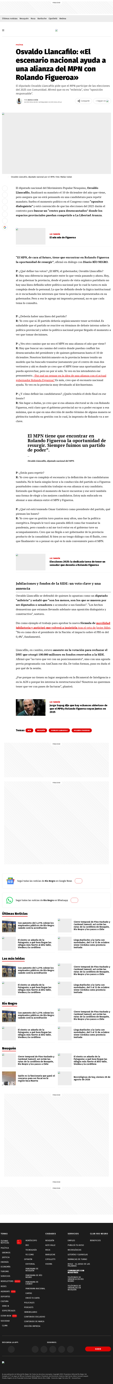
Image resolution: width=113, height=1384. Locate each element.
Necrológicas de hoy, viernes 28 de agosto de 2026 (92, 1078)
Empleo (71, 1240)
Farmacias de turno (77, 1259)
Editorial (30, 1264)
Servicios (5, 1276)
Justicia (6, 1257)
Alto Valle (50, 1245)
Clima (4, 1325)
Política (19, 45)
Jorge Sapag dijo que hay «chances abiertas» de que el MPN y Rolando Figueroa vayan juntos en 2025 (78, 709)
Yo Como (29, 1254)
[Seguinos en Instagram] (61, 1349)
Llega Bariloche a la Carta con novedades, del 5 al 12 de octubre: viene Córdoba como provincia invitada (92, 944)
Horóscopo (31, 1240)
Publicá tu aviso (76, 1245)
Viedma (62, 18)
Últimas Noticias (10, 1242)
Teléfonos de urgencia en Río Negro (76, 1279)
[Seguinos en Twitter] (44, 1349)
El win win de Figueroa (63, 237)
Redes (3, 1286)
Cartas (28, 1293)
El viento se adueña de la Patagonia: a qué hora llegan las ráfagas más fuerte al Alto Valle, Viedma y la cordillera (34, 944)
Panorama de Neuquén (31, 1270)
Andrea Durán (33, 100)
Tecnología (31, 1250)
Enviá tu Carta (32, 1298)
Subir (98, 1349)
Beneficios (95, 1240)
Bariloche (42, 18)
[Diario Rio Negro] (3, 1366)
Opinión (28, 1259)
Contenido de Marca (34, 1321)
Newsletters (10, 1281)
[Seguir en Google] (5, 227)
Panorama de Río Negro (33, 1276)
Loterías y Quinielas (78, 1254)
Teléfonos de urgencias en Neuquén (74, 1288)
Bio (27, 1245)
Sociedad (5, 1321)
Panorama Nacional (35, 1288)
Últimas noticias (10, 18)
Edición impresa (32, 1326)
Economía (5, 1267)
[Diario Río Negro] (56, 30)
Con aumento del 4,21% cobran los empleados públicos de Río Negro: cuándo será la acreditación (36, 925)
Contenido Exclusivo (34, 1317)
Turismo (5, 1271)
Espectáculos (8, 1311)
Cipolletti (53, 18)
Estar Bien (8, 1316)
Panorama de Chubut (31, 1283)
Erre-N (5, 1306)
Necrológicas (74, 1250)
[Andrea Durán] (19, 101)
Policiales (29, 1303)
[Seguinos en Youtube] (52, 1349)
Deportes (5, 1296)
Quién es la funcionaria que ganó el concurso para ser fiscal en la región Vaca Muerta (36, 1078)
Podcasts (28, 1307)
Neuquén (24, 18)
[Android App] (11, 1349)
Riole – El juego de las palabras (79, 1265)
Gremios (6, 1252)
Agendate (8, 1291)
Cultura (4, 1301)
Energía (5, 1262)
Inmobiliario (30, 1312)
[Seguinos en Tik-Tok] (70, 1349)
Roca (33, 18)
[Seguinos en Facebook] (35, 1349)
